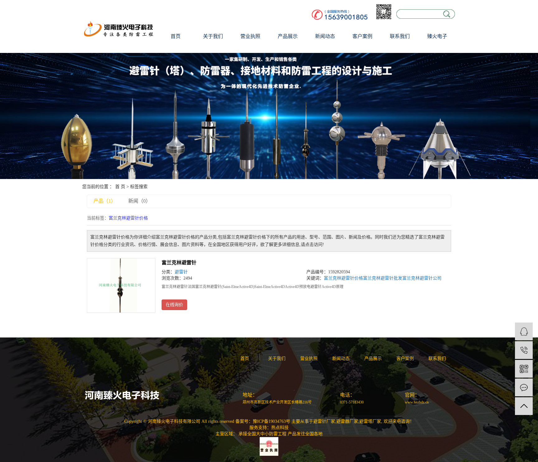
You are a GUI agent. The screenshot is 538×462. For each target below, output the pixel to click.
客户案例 (362, 36)
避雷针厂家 (324, 421)
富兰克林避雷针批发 (382, 278)
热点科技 (280, 427)
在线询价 (174, 304)
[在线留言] (524, 387)
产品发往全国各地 (305, 433)
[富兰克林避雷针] (121, 285)
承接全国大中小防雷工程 (262, 433)
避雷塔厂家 (370, 421)
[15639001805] (524, 350)
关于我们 (213, 36)
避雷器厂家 (347, 421)
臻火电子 (437, 36)
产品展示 (288, 36)
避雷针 (181, 272)
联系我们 (400, 36)
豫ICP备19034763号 (271, 421)
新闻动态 (325, 36)
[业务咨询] (524, 331)
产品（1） (104, 201)
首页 (176, 36)
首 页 (120, 186)
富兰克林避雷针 (179, 262)
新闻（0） (139, 201)
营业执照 (250, 36)
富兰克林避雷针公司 (421, 278)
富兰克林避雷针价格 (343, 278)
